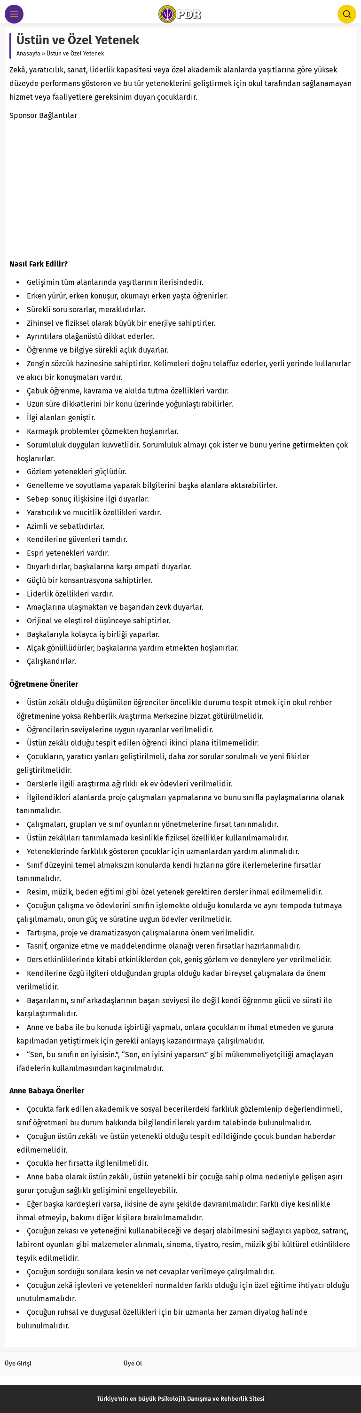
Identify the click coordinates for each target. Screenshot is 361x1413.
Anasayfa (28, 53)
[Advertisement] (180, 188)
